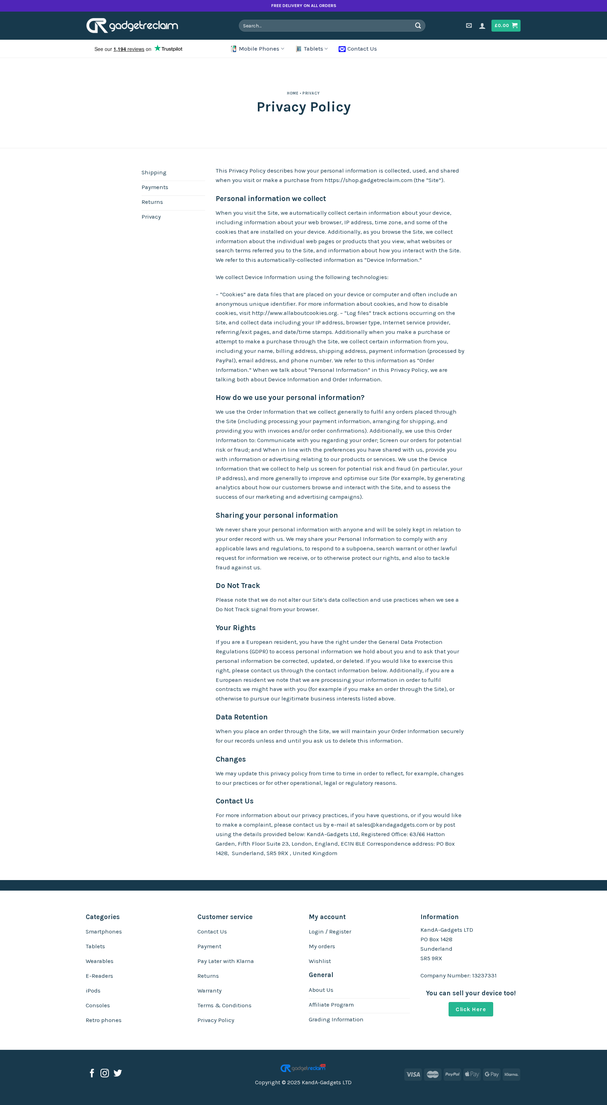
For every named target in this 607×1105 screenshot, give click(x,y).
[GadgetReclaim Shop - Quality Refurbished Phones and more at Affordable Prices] (137, 26)
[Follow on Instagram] (104, 1074)
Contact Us (362, 48)
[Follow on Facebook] (92, 1074)
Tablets (313, 48)
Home (292, 93)
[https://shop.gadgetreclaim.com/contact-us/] (470, 25)
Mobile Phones (259, 48)
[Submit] (418, 25)
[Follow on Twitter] (117, 1074)
